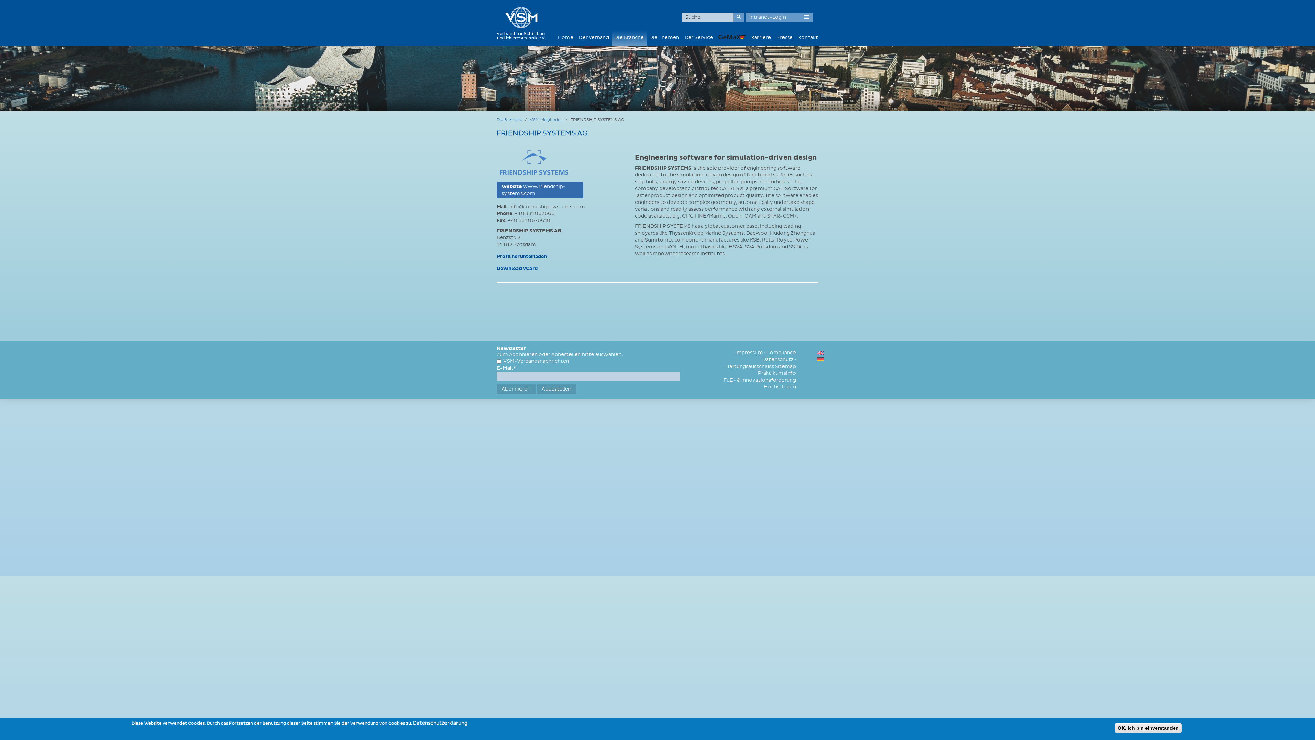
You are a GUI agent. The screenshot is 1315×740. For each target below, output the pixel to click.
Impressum (749, 353)
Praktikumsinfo (777, 373)
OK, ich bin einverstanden (1148, 728)
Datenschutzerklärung (440, 723)
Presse (784, 37)
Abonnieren (516, 389)
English (820, 353)
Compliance (781, 353)
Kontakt (808, 37)
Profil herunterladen (522, 256)
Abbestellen (556, 389)
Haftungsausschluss (749, 366)
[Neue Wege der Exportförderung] (732, 37)
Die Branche (629, 37)
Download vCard (517, 268)
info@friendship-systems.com (547, 207)
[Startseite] (524, 23)
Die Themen (664, 37)
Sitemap (785, 366)
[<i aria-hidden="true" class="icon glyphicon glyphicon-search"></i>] (738, 17)
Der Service (699, 37)
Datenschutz (777, 359)
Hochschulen (780, 387)
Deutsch (820, 359)
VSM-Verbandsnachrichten (536, 361)
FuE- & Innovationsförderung (760, 380)
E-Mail (506, 368)
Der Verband (594, 37)
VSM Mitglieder (546, 119)
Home (565, 37)
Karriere (761, 37)
